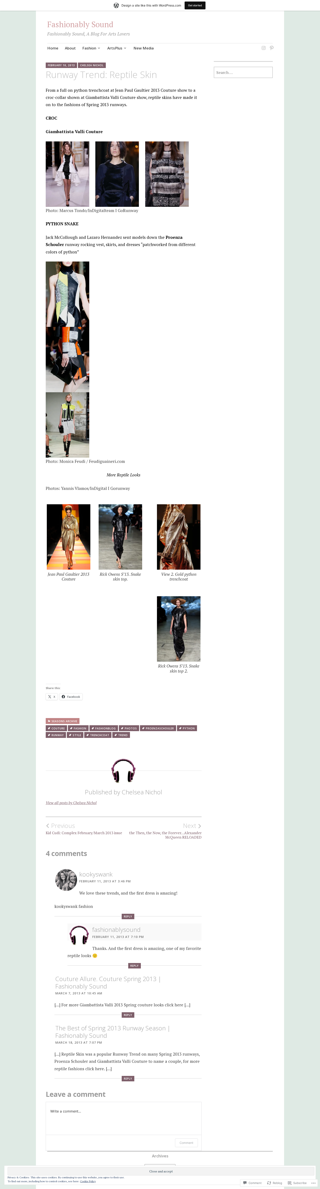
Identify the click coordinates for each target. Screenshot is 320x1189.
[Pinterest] (271, 45)
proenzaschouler (160, 728)
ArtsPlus (114, 48)
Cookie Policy (88, 1181)
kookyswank (96, 874)
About (70, 48)
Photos (131, 728)
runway (58, 735)
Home (52, 48)
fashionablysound (116, 929)
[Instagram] (263, 45)
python (189, 728)
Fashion (89, 48)
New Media (143, 48)
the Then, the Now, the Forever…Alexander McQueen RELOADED (165, 830)
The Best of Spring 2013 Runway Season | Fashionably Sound (112, 1032)
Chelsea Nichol (92, 65)
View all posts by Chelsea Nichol (71, 802)
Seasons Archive (64, 721)
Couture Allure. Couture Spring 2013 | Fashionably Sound (108, 982)
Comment (186, 1143)
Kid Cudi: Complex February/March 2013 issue (84, 828)
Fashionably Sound (80, 24)
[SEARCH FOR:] (243, 72)
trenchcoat (99, 735)
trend (123, 735)
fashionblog (105, 728)
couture (58, 728)
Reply (128, 916)
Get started (195, 5)
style (77, 735)
